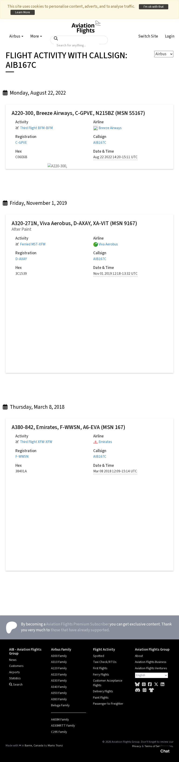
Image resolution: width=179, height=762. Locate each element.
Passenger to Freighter (108, 703)
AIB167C (99, 142)
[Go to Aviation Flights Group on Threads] (144, 684)
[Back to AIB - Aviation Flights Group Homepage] (86, 25)
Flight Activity (104, 649)
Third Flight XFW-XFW (36, 441)
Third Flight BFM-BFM (36, 127)
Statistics (15, 678)
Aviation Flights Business (150, 662)
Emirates (105, 441)
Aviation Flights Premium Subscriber (77, 624)
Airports (14, 672)
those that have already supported (80, 630)
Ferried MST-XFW (32, 244)
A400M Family (60, 719)
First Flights (100, 668)
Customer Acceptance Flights (107, 683)
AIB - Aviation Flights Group (25, 651)
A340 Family (59, 687)
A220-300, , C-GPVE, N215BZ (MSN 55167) (78, 113)
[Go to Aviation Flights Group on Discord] (137, 690)
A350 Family (59, 693)
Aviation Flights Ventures (151, 668)
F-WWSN (21, 456)
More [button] (35, 36)
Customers (16, 666)
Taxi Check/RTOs (104, 662)
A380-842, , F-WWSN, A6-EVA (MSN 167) (68, 427)
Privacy (136, 746)
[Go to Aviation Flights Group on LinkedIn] (162, 684)
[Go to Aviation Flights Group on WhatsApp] (144, 690)
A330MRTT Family (63, 725)
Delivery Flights (103, 691)
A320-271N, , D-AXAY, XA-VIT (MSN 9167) (74, 223)
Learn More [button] (22, 12)
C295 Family (59, 732)
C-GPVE (21, 142)
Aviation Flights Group (152, 649)
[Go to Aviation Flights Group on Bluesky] (137, 684)
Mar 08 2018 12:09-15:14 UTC (115, 471)
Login (169, 36)
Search (17, 684)
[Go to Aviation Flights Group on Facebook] (150, 684)
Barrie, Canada (34, 745)
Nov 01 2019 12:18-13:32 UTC (115, 273)
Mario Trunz (55, 745)
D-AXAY (21, 258)
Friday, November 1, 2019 (38, 203)
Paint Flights (100, 697)
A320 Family (59, 674)
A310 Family (59, 662)
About (139, 656)
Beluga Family (60, 705)
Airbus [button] (15, 36)
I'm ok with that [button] (154, 6)
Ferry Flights (101, 674)
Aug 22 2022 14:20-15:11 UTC (115, 157)
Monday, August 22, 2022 (37, 93)
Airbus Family (61, 649)
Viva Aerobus (108, 244)
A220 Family (59, 668)
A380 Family (59, 699)
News (12, 660)
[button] (148, 37)
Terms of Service (155, 746)
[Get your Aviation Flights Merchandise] (151, 690)
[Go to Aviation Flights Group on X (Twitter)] (156, 684)
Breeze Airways (110, 127)
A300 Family (59, 656)
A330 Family (59, 680)
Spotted (98, 656)
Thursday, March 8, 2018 (36, 407)
